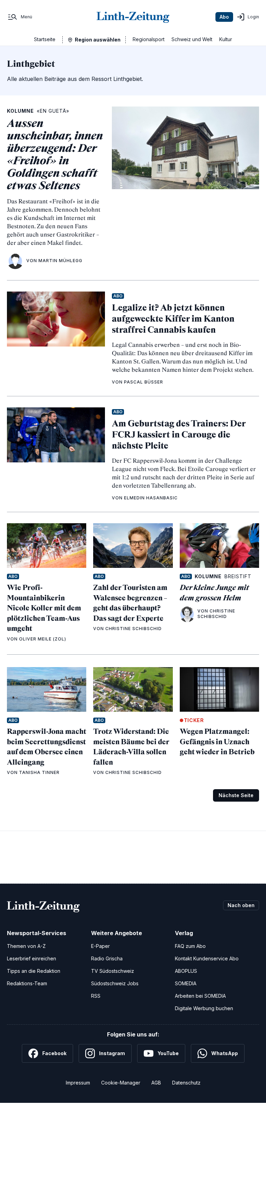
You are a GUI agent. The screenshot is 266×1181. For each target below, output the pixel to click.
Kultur (225, 39)
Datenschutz (186, 1083)
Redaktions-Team (27, 983)
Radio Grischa (107, 958)
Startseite (44, 39)
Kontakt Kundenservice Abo (207, 958)
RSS (95, 996)
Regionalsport (149, 39)
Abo (224, 17)
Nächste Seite (236, 795)
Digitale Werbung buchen (204, 1008)
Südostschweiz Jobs (115, 983)
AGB (156, 1083)
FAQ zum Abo (190, 946)
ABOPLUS (186, 971)
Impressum (78, 1083)
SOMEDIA (185, 983)
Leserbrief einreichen (31, 958)
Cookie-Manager (120, 1083)
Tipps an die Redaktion (33, 971)
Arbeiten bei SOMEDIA (200, 996)
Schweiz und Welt (191, 39)
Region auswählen (98, 40)
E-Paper (100, 946)
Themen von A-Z (26, 946)
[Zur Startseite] (133, 17)
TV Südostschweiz (112, 971)
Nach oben (241, 905)
